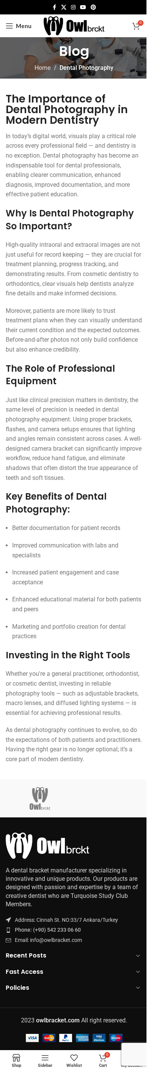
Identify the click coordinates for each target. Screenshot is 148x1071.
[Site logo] (74, 25)
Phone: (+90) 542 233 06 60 (48, 930)
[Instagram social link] (73, 7)
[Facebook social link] (54, 7)
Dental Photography (86, 67)
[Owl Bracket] (40, 798)
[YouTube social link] (83, 7)
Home (43, 67)
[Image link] (47, 845)
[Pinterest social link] (93, 7)
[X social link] (64, 7)
